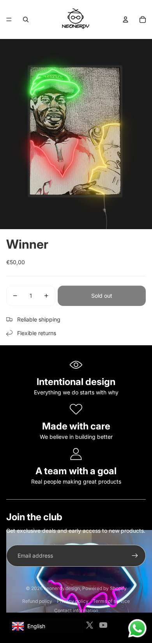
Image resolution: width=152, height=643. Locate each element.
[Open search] (25, 19)
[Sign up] (134, 555)
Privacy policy (72, 601)
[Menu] (9, 19)
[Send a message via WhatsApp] (137, 628)
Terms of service (111, 601)
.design (62, 588)
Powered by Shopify (104, 588)
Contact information (76, 610)
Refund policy (37, 601)
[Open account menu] (125, 19)
